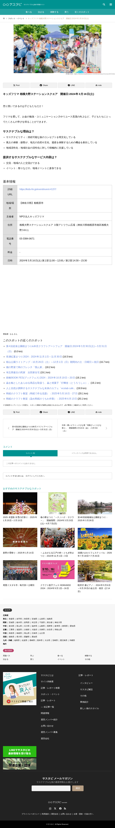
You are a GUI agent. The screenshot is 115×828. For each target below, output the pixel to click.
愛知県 (72, 626)
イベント (61, 659)
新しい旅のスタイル (89, 708)
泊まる (41, 12)
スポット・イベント (50, 694)
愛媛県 (26, 637)
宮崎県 (55, 640)
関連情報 (45, 713)
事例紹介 (84, 702)
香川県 (19, 637)
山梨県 (42, 626)
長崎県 (32, 640)
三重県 (11, 630)
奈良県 (49, 630)
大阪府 (34, 630)
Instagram (50, 808)
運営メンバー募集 (49, 732)
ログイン (29, 476)
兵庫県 (42, 630)
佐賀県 (24, 640)
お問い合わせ (47, 726)
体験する (54, 12)
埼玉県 (34, 622)
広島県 (34, 633)
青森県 (11, 619)
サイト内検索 (47, 681)
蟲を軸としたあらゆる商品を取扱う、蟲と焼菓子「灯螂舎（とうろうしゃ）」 (48, 383)
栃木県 (19, 622)
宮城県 (34, 619)
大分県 (47, 640)
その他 (87, 659)
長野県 (49, 626)
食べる (29, 12)
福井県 (34, 626)
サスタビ (51, 824)
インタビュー (86, 683)
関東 (5, 622)
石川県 (26, 626)
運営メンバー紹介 (49, 719)
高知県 (34, 637)
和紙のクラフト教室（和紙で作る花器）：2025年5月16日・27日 (42, 393)
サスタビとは (47, 675)
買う (67, 12)
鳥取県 (11, 633)
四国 (5, 637)
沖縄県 (72, 640)
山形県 (42, 619)
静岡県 (65, 626)
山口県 (42, 633)
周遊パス (6, 656)
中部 (5, 626)
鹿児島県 (63, 640)
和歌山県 (58, 630)
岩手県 (19, 619)
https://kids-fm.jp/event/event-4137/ (37, 189)
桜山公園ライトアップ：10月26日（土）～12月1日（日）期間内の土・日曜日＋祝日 (52, 362)
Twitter (55, 808)
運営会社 (45, 738)
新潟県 (11, 626)
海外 (5, 644)
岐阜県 (57, 626)
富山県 (19, 626)
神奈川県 (58, 622)
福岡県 (17, 640)
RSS (65, 808)
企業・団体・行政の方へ (83, 814)
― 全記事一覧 (47, 707)
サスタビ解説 (86, 689)
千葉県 (42, 622)
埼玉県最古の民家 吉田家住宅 (23, 372)
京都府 (26, 630)
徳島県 (11, 637)
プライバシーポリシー (31, 814)
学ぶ (32, 656)
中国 (5, 633)
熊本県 (40, 640)
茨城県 (11, 622)
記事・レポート (48, 700)
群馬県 (26, 622)
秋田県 (26, 619)
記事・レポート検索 (50, 688)
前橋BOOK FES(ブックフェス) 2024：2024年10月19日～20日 (40, 377)
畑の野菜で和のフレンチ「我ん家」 (25, 367)
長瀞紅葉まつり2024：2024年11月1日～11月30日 (34, 356)
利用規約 (45, 814)
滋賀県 (19, 630)
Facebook (60, 808)
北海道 (5, 615)
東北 (5, 619)
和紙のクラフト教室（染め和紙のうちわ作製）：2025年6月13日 (41, 398)
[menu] (110, 4)
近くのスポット (82, 12)
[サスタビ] (12, 4)
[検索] (103, 4)
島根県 (19, 633)
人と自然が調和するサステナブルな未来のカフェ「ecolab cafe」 (41, 388)
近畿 (5, 630)
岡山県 (26, 633)
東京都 (49, 622)
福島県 (49, 619)
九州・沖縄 (7, 640)
